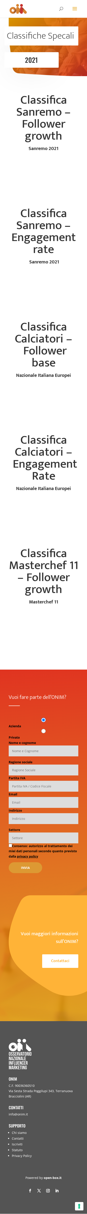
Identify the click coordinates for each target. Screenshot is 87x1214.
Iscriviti (17, 1144)
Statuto (17, 1150)
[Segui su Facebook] (30, 1190)
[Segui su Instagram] (48, 1190)
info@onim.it (18, 1114)
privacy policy (27, 856)
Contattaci (60, 961)
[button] (82, 1181)
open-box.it (53, 1178)
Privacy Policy (22, 1156)
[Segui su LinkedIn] (56, 1190)
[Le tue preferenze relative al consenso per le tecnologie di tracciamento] (79, 1206)
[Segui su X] (39, 1190)
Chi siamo (19, 1133)
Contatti (18, 1138)
